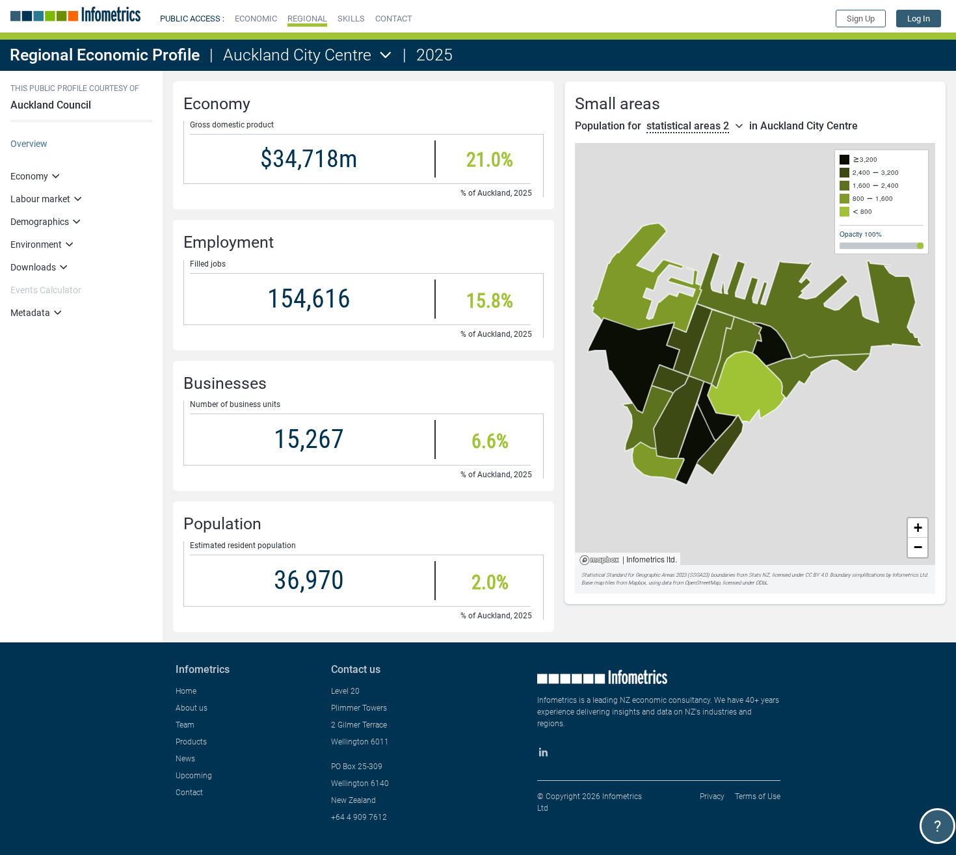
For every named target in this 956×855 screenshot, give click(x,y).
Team (185, 725)
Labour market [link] (40, 199)
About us (191, 708)
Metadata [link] (30, 313)
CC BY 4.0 (816, 575)
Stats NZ (759, 575)
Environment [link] (36, 244)
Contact (189, 792)
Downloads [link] (33, 267)
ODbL (761, 583)
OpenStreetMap (702, 583)
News (185, 758)
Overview (28, 143)
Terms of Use (757, 796)
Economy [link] (29, 176)
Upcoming (194, 775)
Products (191, 741)
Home (186, 691)
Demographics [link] (39, 222)
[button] (256, 18)
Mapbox (599, 560)
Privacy (712, 796)
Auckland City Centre (297, 55)
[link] (918, 18)
